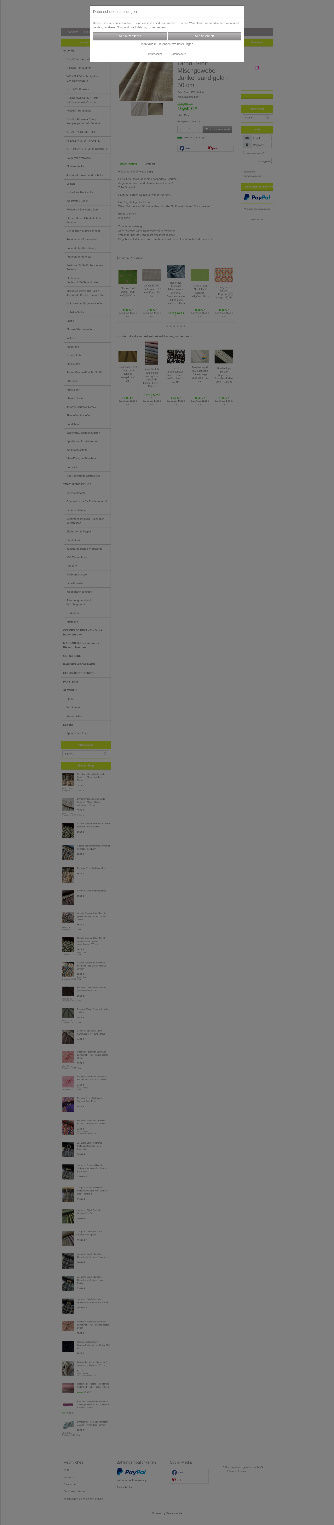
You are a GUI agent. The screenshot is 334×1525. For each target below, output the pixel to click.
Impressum (155, 53)
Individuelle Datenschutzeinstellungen (167, 44)
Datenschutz (178, 53)
